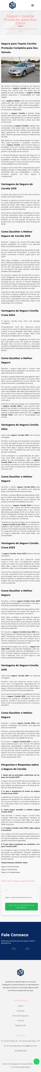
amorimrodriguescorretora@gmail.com (20, 1046)
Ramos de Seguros (20, 1016)
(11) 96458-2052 (20, 1051)
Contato (20, 1021)
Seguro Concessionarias (10, 872)
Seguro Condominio (9, 869)
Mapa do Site (20, 1025)
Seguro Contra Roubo (10, 867)
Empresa (20, 1011)
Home (6, 29)
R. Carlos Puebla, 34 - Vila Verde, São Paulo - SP (20, 1041)
